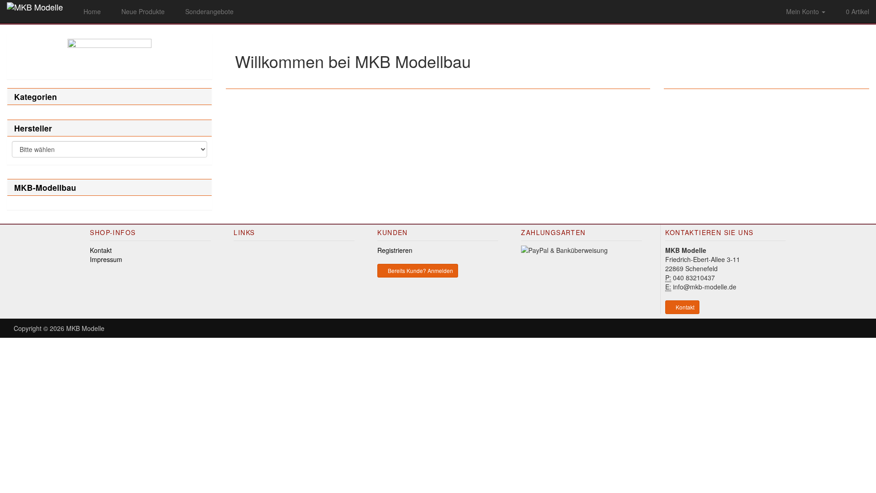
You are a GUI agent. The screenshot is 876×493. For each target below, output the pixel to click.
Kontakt (101, 250)
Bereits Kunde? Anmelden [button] (419, 270)
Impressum (106, 259)
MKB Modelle (85, 328)
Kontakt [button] (684, 307)
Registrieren (394, 250)
